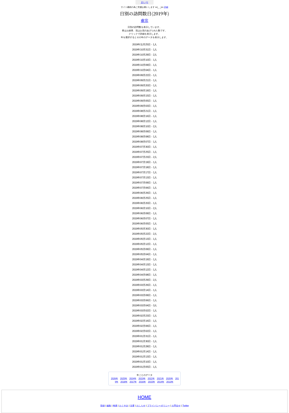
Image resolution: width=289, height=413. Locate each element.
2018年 (123, 381)
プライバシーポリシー (158, 405)
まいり (144, 2)
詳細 (166, 7)
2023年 (142, 378)
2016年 (142, 381)
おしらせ (140, 405)
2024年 (132, 378)
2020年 (169, 378)
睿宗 (144, 20)
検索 (115, 405)
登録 (102, 405)
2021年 (160, 378)
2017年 (133, 381)
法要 (132, 405)
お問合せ (176, 405)
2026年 (114, 378)
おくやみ (123, 405)
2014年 (160, 381)
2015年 (151, 381)
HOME (144, 397)
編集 (109, 405)
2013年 (169, 381)
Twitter (185, 405)
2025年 (123, 378)
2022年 (151, 378)
